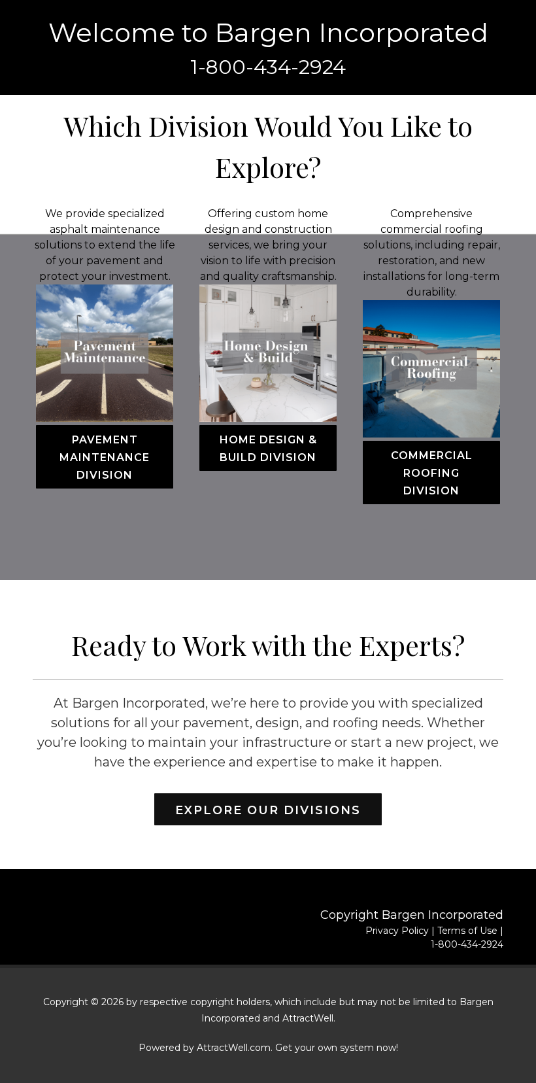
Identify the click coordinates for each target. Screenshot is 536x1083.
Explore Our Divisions (268, 810)
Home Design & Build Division (268, 449)
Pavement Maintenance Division (104, 457)
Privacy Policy (397, 931)
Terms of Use (467, 931)
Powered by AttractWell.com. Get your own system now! (268, 1048)
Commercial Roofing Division (432, 473)
